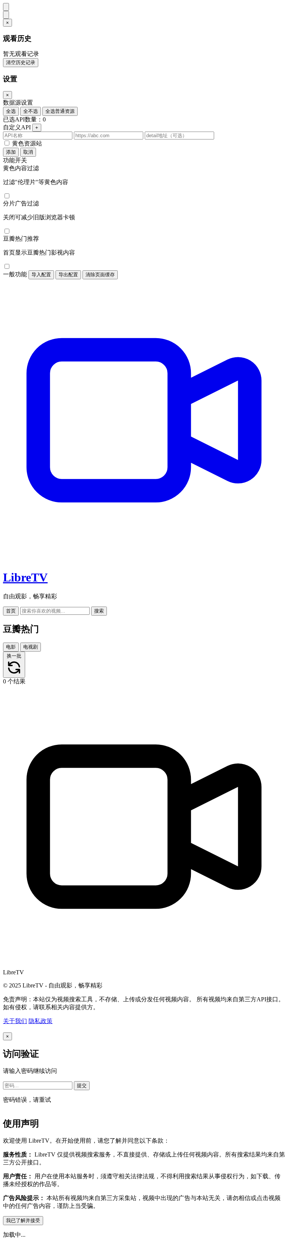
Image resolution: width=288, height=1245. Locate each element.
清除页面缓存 (100, 274)
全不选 (30, 111)
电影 (11, 647)
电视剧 (30, 647)
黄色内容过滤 (21, 168)
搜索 (99, 611)
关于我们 (15, 1021)
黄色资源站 (27, 143)
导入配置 (41, 274)
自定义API (17, 127)
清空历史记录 (20, 62)
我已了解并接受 (23, 1220)
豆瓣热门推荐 (21, 238)
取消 (28, 152)
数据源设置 (18, 102)
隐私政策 (40, 1021)
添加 (11, 152)
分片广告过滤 (21, 203)
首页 (11, 611)
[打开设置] (6, 15)
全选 (11, 111)
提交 (82, 1085)
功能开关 (15, 160)
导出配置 (68, 274)
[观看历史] (6, 7)
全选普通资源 (60, 111)
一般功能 (15, 274)
